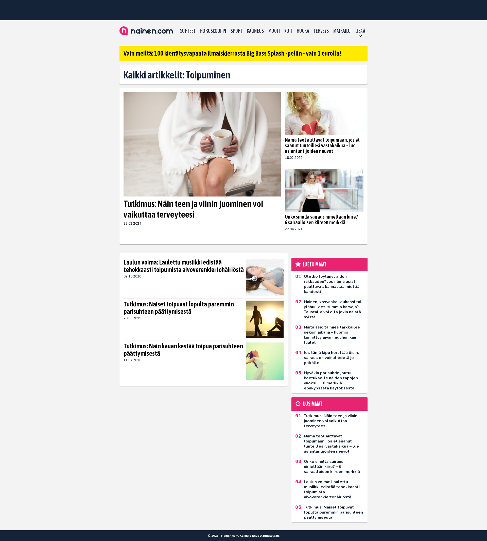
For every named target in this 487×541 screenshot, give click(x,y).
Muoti (274, 31)
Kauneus (255, 31)
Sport (236, 31)
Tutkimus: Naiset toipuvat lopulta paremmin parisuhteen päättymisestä (179, 308)
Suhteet (188, 31)
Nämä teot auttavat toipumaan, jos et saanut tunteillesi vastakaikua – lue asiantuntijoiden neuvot (322, 145)
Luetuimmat (314, 264)
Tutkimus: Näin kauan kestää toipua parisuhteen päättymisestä (183, 349)
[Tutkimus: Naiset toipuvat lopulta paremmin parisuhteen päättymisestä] (265, 319)
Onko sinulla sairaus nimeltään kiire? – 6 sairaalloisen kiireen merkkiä (323, 219)
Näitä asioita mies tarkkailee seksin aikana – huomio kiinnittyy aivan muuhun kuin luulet (332, 334)
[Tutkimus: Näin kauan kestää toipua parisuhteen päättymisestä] (265, 361)
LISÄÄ (360, 31)
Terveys (321, 31)
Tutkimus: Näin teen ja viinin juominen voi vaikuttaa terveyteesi (193, 208)
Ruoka (303, 31)
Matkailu (342, 31)
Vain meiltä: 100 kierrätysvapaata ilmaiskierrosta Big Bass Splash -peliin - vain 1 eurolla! (232, 53)
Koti (288, 31)
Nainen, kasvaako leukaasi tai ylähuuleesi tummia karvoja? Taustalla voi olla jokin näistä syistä (332, 309)
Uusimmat (312, 404)
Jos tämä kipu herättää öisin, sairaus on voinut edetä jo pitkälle (331, 358)
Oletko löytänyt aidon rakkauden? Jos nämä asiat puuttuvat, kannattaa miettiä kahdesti (331, 284)
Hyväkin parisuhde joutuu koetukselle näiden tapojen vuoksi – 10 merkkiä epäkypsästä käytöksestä (331, 380)
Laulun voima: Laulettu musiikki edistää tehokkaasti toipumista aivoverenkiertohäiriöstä (184, 266)
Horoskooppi (213, 31)
